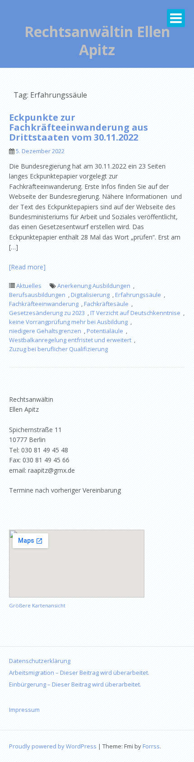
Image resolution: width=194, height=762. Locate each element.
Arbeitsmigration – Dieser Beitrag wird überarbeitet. (79, 672)
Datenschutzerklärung (39, 661)
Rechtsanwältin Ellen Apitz (97, 41)
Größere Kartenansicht (37, 605)
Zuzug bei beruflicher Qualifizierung (58, 349)
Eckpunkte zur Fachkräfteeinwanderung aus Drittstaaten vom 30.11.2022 (78, 127)
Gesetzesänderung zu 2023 (47, 313)
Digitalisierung (90, 295)
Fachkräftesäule (106, 304)
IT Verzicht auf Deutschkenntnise (135, 313)
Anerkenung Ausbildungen (93, 286)
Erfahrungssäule (138, 295)
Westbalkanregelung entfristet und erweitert (70, 340)
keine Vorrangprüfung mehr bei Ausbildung (68, 322)
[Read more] (27, 267)
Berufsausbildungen (37, 295)
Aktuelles (29, 286)
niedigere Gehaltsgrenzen (45, 331)
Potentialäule (105, 331)
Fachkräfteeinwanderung (44, 304)
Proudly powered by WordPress (53, 746)
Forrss (151, 746)
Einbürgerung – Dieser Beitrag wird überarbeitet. (75, 684)
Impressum (24, 710)
